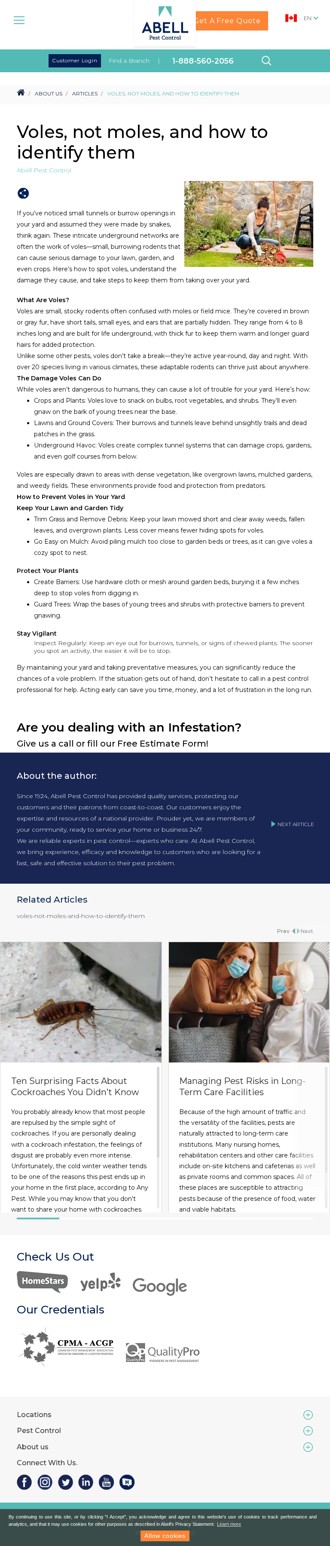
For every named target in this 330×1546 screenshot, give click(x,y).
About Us (48, 93)
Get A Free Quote (227, 21)
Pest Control (39, 1431)
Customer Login (75, 60)
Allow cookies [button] (165, 1535)
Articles (85, 93)
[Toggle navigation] (19, 19)
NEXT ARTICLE (296, 823)
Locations (34, 1415)
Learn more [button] (229, 1524)
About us (33, 1447)
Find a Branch (129, 60)
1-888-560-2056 (203, 60)
